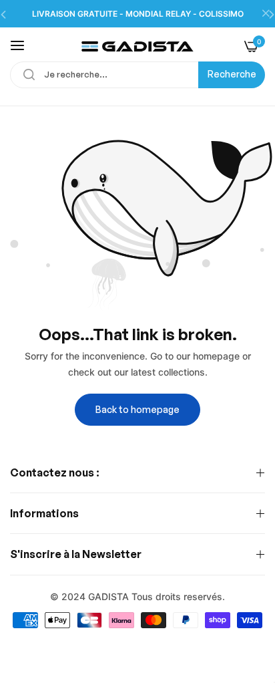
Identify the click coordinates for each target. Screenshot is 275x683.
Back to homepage (137, 409)
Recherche (232, 74)
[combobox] (137, 74)
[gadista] (138, 45)
